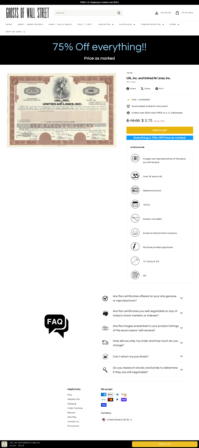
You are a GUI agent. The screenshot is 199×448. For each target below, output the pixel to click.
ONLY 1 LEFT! (85, 24)
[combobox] (88, 13)
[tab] (137, 147)
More (173, 24)
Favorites (104, 24)
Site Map (71, 417)
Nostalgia (126, 24)
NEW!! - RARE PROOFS (30, 24)
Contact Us (73, 422)
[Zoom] (61, 110)
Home (9, 24)
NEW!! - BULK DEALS (60, 24)
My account (73, 426)
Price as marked (99, 58)
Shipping (71, 404)
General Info (73, 399)
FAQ (69, 395)
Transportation (151, 24)
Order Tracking (75, 408)
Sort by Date (14, 32)
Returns (71, 413)
